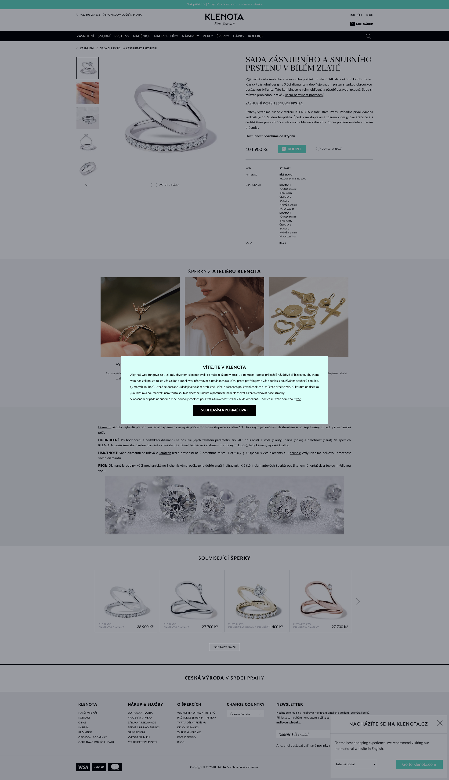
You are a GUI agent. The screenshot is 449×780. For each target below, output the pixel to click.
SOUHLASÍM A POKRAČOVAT (224, 410)
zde (288, 387)
